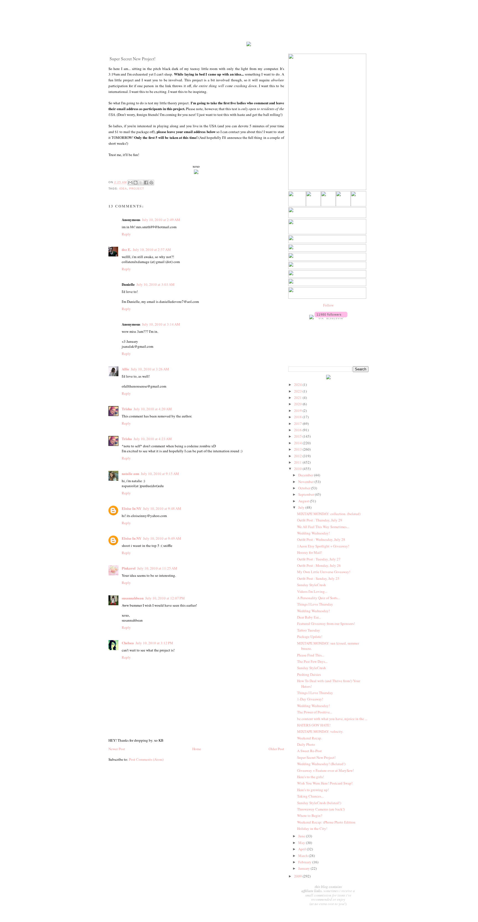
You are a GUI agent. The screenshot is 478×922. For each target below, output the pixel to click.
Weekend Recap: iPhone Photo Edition (326, 822)
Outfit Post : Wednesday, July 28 (321, 539)
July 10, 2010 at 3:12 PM (154, 642)
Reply (126, 234)
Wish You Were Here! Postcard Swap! (324, 783)
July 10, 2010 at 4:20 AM (153, 408)
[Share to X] (141, 182)
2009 (298, 876)
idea (123, 188)
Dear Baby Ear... (309, 617)
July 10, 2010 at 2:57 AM (152, 249)
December (306, 474)
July (301, 507)
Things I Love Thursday (315, 604)
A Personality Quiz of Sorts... (318, 597)
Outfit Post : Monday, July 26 (319, 565)
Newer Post (116, 748)
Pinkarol (129, 568)
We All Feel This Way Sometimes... (323, 526)
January (304, 868)
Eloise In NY (131, 508)
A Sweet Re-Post (309, 750)
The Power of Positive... (314, 712)
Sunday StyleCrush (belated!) (319, 802)
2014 (298, 442)
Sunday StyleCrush (311, 584)
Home (196, 748)
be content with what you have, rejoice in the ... (332, 718)
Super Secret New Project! (316, 757)
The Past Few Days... (312, 661)
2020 (298, 403)
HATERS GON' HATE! (314, 725)
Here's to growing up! (313, 789)
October (304, 487)
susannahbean (133, 598)
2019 (298, 410)
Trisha (127, 408)
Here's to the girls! (310, 776)
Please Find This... (310, 655)
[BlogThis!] (135, 182)
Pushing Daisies (309, 674)
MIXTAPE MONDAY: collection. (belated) (328, 513)
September (306, 494)
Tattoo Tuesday (308, 630)
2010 (298, 468)
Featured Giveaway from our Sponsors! (326, 623)
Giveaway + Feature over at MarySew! (325, 770)
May (302, 842)
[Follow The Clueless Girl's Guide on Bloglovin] (331, 317)
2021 (298, 397)
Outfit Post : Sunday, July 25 (318, 578)
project (136, 188)
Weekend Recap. (309, 738)
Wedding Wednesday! (313, 533)
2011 (298, 462)
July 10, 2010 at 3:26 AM (150, 369)
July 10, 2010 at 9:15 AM (160, 473)
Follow (328, 305)
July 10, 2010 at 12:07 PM (165, 598)
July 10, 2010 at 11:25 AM (157, 568)
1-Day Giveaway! (310, 699)
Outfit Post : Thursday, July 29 (319, 520)
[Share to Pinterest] (151, 182)
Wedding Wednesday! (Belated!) (321, 763)
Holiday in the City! (312, 828)
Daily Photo (306, 744)
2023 (298, 391)
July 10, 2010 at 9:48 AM (162, 508)
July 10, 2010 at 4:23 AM (153, 438)
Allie (125, 369)
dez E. (126, 249)
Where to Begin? (309, 815)
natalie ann (130, 473)
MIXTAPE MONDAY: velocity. (320, 731)
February (305, 861)
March (303, 855)
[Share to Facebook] (146, 182)
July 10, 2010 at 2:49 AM (161, 219)
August (304, 500)
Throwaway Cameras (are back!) (321, 809)
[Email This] (130, 182)
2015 (298, 436)
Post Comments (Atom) (146, 759)
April (302, 848)
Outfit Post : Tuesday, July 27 (319, 559)
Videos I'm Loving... (312, 591)
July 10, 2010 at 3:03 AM (155, 284)
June (302, 835)
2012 (298, 455)
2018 (298, 416)
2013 (298, 449)
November (306, 481)
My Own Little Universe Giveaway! (323, 571)
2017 (298, 423)
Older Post (276, 748)
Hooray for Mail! (309, 552)
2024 (298, 384)
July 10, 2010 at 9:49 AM (162, 538)
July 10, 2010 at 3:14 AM (161, 324)
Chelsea (128, 642)
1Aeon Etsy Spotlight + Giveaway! (323, 546)
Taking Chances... (310, 796)
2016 (298, 429)
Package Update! (309, 636)
